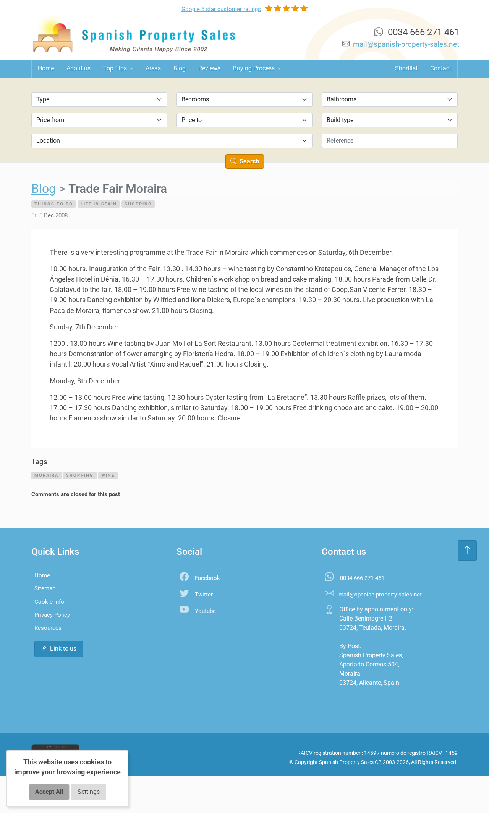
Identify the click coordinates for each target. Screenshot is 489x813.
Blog (179, 68)
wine (108, 475)
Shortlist (406, 68)
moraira (46, 475)
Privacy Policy (52, 614)
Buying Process (254, 68)
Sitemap (44, 588)
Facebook (207, 578)
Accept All (49, 791)
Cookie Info (49, 601)
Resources (48, 627)
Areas (153, 68)
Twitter (204, 594)
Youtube (205, 611)
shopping (80, 475)
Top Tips (115, 68)
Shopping (138, 204)
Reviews (209, 68)
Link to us (63, 648)
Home (46, 68)
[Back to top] (467, 550)
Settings (89, 791)
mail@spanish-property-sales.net (406, 44)
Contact (440, 68)
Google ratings (221, 9)
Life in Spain (99, 204)
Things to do (53, 204)
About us (78, 68)
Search (248, 161)
